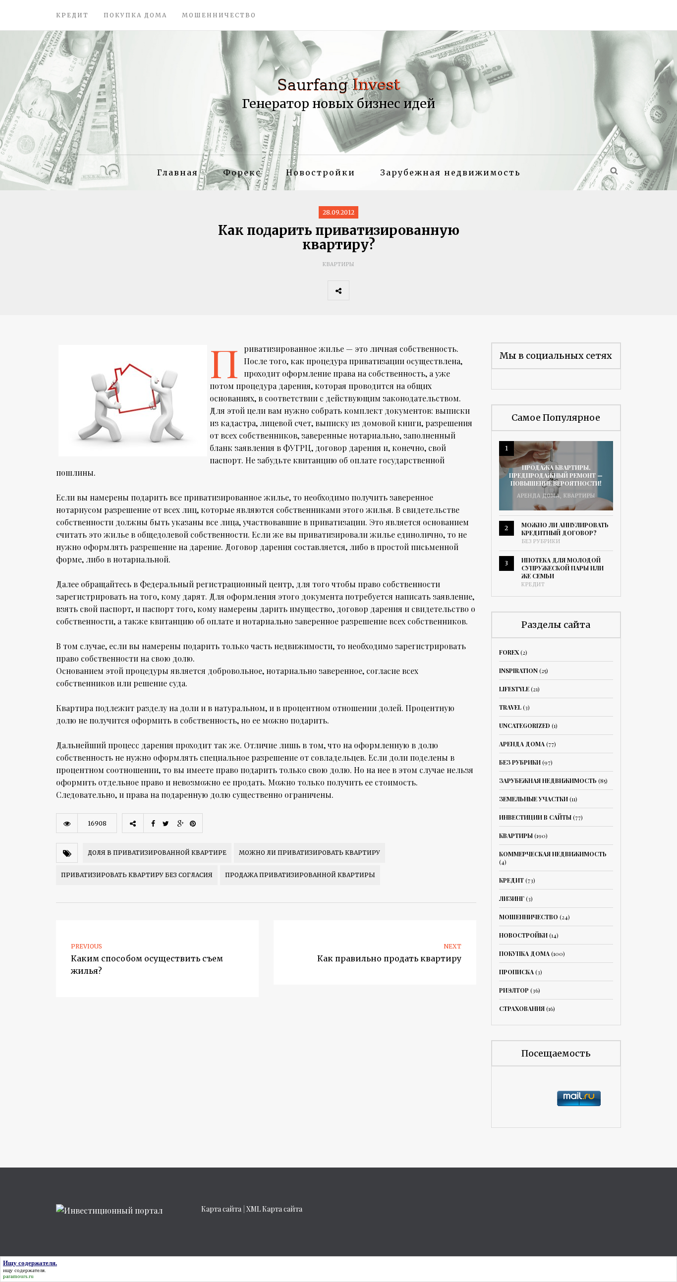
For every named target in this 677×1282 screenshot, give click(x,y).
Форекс (242, 172)
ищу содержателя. (24, 1270)
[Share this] (360, 290)
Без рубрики (541, 541)
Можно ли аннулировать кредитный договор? (565, 529)
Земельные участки (533, 799)
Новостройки (320, 172)
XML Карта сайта (274, 1209)
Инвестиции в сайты (535, 817)
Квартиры (338, 264)
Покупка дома (135, 15)
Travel (510, 707)
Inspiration (518, 670)
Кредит (72, 15)
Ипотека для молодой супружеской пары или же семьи (562, 568)
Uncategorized (524, 725)
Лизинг (511, 898)
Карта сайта (221, 1209)
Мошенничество (219, 15)
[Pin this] (425, 290)
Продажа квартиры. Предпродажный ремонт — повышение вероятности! (556, 475)
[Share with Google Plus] (403, 290)
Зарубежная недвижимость (450, 172)
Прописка (516, 972)
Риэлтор (514, 990)
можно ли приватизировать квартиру (309, 852)
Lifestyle (514, 689)
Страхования (522, 1008)
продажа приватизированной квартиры (300, 875)
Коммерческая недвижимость (553, 854)
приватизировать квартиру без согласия (137, 875)
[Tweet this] (382, 290)
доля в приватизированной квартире (157, 852)
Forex (509, 652)
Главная (177, 172)
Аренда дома (538, 496)
